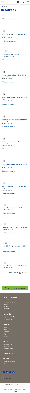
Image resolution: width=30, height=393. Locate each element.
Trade (5, 366)
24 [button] (22, 272)
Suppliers (6, 336)
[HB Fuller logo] (5, 1)
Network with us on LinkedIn (10, 372)
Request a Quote (8, 353)
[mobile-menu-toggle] (28, 2)
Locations (6, 351)
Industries (6, 304)
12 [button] (20, 272)
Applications (6, 308)
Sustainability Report (8, 319)
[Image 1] (7, 378)
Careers (5, 327)
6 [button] (17, 272)
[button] (27, 272)
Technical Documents (9, 302)
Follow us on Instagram (7, 372)
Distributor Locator (8, 348)
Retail (5, 363)
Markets (6, 306)
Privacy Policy (15, 387)
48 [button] (25, 272)
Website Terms (8, 387)
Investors (6, 329)
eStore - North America (9, 361)
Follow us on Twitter (13, 372)
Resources (6, 6)
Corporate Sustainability (9, 317)
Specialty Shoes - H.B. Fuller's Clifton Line (15, 208)
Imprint (5, 389)
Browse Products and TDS (16, 288)
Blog (5, 334)
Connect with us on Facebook (4, 372)
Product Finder (7, 300)
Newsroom (6, 331)
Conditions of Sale (8, 344)
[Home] (2, 6)
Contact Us (6, 346)
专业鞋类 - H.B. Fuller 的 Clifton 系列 (15, 54)
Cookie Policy (22, 387)
